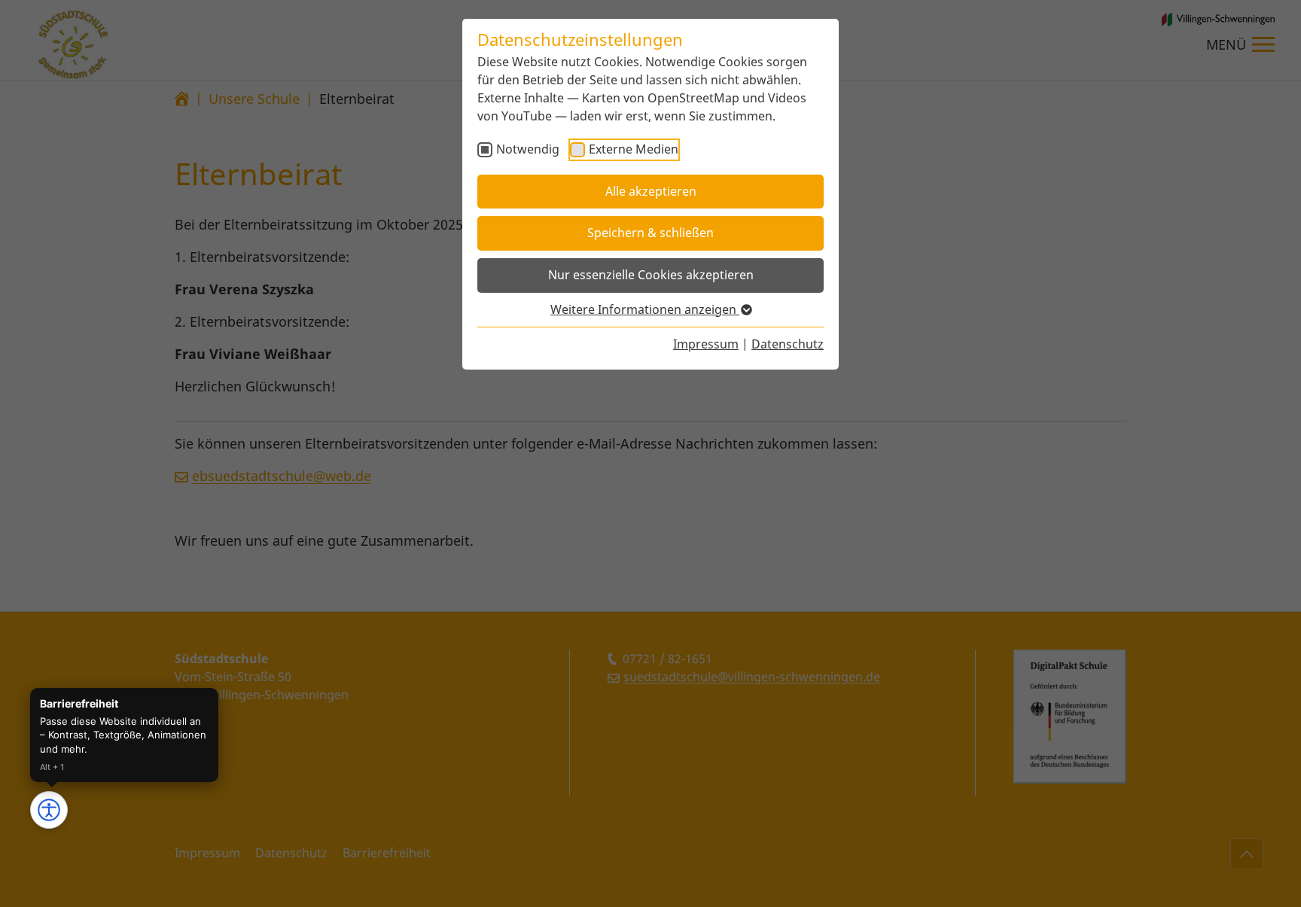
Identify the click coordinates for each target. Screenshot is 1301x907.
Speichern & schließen (650, 232)
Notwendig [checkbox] (527, 149)
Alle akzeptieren (650, 191)
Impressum (706, 344)
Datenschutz (787, 344)
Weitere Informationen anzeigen (644, 309)
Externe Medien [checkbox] (633, 149)
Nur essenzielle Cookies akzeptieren (651, 274)
